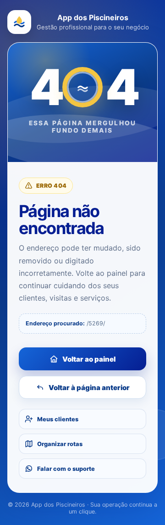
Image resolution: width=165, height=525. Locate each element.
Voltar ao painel (89, 359)
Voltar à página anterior (89, 387)
